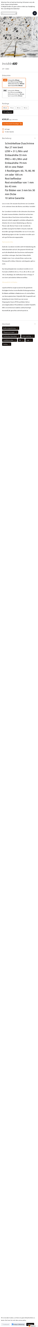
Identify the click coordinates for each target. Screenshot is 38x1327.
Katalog (5, 344)
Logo (27, 340)
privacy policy (22, 1320)
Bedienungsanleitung (9, 328)
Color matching (26, 336)
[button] (19, 138)
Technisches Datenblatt (10, 336)
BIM (20, 340)
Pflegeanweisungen (9, 332)
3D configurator (7, 112)
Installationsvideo (8, 340)
